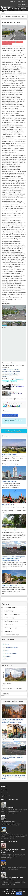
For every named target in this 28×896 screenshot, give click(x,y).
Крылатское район (9, 454)
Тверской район (8, 505)
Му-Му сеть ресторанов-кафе (11, 739)
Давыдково (6, 381)
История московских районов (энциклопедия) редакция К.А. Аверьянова (11, 374)
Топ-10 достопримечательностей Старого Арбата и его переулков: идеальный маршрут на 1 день (12, 721)
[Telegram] (11, 406)
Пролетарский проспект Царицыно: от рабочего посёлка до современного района (14, 777)
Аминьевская (19, 379)
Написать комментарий (10, 415)
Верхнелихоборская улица (12, 585)
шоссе (23, 398)
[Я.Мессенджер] (4, 406)
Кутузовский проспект (8, 821)
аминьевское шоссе (8, 398)
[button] (24, 306)
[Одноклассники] (8, 406)
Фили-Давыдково (7, 44)
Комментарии (7, 411)
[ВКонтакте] (6, 406)
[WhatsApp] (17, 406)
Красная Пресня (6, 833)
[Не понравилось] (7, 403)
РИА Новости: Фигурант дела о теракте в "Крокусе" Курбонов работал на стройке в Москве (14, 851)
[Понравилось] (3, 403)
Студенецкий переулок (11, 530)
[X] (13, 406)
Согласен (18, 893)
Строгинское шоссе (9, 481)
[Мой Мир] (19, 406)
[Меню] (3, 12)
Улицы (13, 363)
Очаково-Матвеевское (8, 41)
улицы (17, 398)
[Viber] (15, 406)
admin (6, 404)
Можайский (19, 41)
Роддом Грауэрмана (7, 807)
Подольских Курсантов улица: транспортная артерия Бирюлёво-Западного (13, 558)
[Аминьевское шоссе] (14, 32)
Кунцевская (13, 381)
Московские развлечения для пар (11, 866)
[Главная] (2, 16)
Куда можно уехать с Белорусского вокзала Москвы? (12, 878)
